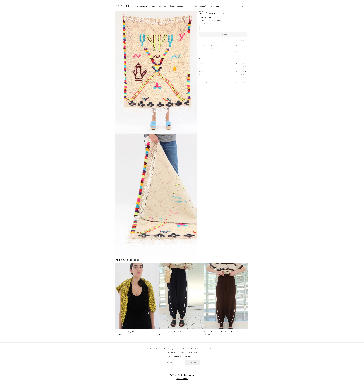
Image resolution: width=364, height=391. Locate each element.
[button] (235, 6)
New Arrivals (142, 6)
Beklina (184, 387)
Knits (153, 6)
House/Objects (206, 6)
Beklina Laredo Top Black (126, 332)
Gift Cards (171, 352)
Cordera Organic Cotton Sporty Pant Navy (177, 332)
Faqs (211, 349)
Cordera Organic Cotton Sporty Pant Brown (222, 332)
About (152, 349)
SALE (217, 6)
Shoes (171, 6)
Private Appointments (172, 349)
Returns (186, 349)
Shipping (202, 20)
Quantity (202, 24)
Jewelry (194, 6)
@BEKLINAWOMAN (182, 379)
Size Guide (204, 92)
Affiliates (181, 352)
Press (190, 352)
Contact (159, 349)
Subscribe (192, 362)
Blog (195, 352)
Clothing (162, 6)
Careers (204, 349)
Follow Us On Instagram (182, 375)
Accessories (182, 6)
